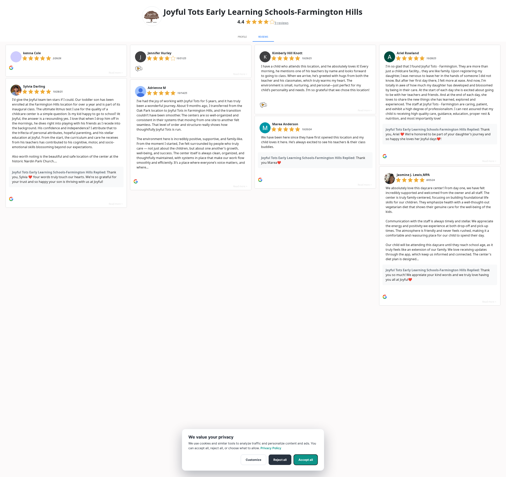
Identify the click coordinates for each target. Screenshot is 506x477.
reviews (282, 23)
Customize (253, 460)
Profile (242, 36)
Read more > (116, 72)
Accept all (305, 460)
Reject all (280, 460)
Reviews (263, 36)
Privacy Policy (271, 448)
